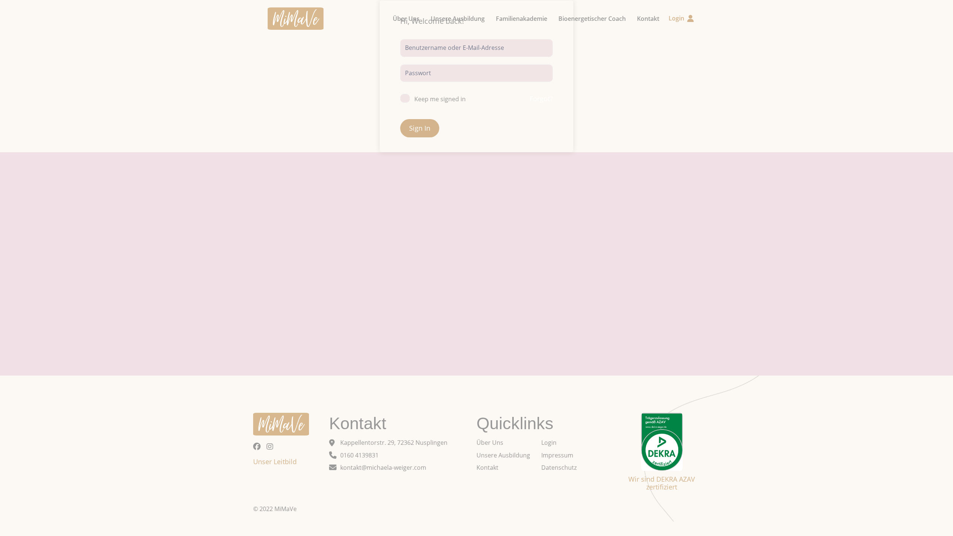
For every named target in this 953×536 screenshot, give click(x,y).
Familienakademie (521, 19)
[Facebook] (257, 446)
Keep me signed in (440, 99)
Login (676, 18)
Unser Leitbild (275, 461)
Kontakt (648, 19)
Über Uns (406, 19)
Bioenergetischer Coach (592, 19)
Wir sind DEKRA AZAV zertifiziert (661, 483)
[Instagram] (270, 446)
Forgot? (541, 98)
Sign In (419, 128)
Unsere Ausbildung (458, 19)
